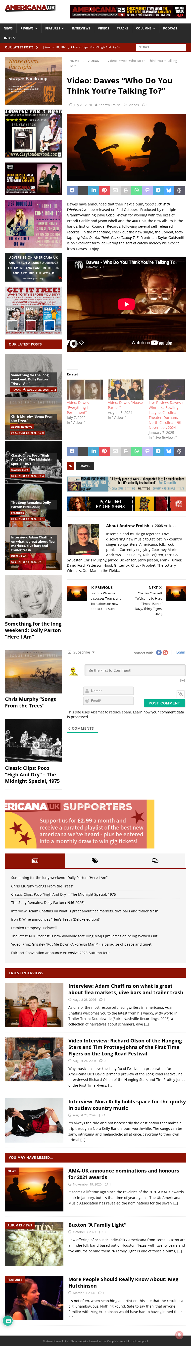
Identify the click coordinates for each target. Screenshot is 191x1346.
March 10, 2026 (84, 1293)
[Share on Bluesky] (169, 190)
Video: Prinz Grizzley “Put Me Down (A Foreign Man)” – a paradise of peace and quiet (81, 944)
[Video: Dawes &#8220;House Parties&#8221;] (126, 389)
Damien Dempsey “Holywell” (34, 927)
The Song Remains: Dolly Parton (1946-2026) (31, 504)
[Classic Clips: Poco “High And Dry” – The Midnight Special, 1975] (33, 740)
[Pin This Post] (104, 190)
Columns (143, 28)
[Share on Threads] (179, 190)
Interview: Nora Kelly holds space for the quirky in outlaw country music (127, 1104)
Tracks (122, 28)
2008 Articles (165, 525)
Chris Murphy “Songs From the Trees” (32, 418)
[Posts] (35, 860)
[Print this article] (126, 190)
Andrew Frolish (109, 105)
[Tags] (95, 860)
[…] (146, 1024)
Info (8, 38)
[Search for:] (161, 46)
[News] (34, 1190)
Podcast (170, 28)
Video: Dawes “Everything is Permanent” (78, 407)
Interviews (81, 28)
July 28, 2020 (83, 105)
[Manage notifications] (179, 1335)
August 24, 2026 (84, 1115)
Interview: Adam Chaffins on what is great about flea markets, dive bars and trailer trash (33, 543)
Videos (103, 28)
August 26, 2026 (84, 1060)
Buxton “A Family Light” (97, 1224)
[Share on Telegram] (158, 190)
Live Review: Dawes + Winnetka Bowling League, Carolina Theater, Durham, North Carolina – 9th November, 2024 (166, 415)
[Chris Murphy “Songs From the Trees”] (33, 671)
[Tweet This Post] (83, 190)
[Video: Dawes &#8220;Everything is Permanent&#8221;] (85, 389)
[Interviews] (34, 1005)
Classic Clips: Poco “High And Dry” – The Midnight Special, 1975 (30, 459)
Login (180, 652)
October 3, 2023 (84, 1232)
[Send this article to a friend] (115, 190)
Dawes (85, 466)
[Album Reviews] (34, 1244)
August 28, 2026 (38, 389)
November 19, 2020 (87, 1184)
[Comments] (155, 860)
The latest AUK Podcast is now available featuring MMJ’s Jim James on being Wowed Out (84, 936)
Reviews (27, 28)
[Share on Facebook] (72, 190)
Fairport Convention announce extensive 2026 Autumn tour (60, 952)
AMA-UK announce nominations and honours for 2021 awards (123, 1173)
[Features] (34, 1298)
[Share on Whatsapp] (136, 190)
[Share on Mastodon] (147, 190)
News (8, 28)
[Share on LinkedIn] (93, 190)
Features (52, 28)
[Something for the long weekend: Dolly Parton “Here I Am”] (33, 596)
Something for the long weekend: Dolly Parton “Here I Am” (29, 379)
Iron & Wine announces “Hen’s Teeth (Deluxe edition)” (55, 919)
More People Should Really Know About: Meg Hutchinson (123, 1282)
